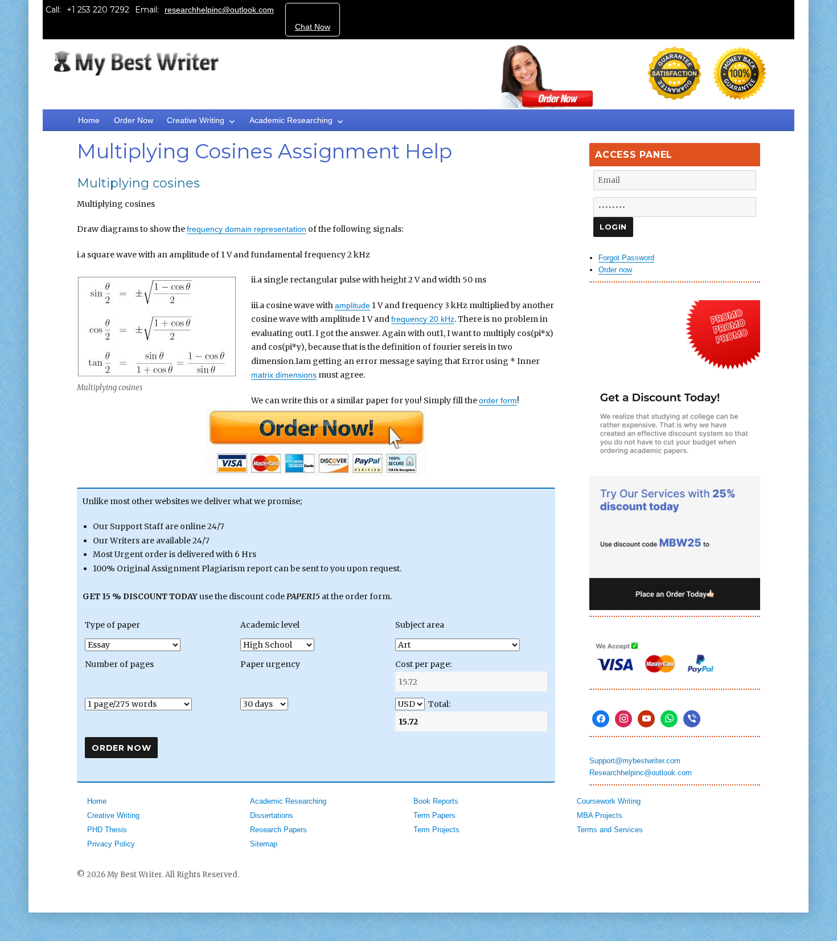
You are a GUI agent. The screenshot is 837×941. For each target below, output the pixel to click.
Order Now (133, 120)
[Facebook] (600, 718)
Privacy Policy (111, 844)
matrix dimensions (284, 374)
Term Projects (436, 829)
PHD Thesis (107, 829)
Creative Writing (195, 120)
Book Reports (435, 801)
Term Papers (434, 815)
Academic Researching (291, 120)
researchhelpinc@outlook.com (219, 9)
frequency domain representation (246, 229)
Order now (615, 269)
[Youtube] (646, 718)
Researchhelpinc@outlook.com (640, 772)
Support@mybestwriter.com (634, 760)
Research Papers (278, 829)
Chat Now (312, 26)
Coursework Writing (609, 801)
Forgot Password (626, 257)
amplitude (352, 305)
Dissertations (271, 815)
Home (89, 120)
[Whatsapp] (669, 718)
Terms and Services (610, 829)
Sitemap (263, 844)
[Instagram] (623, 718)
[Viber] (691, 718)
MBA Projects (599, 815)
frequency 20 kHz (422, 319)
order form (498, 400)
